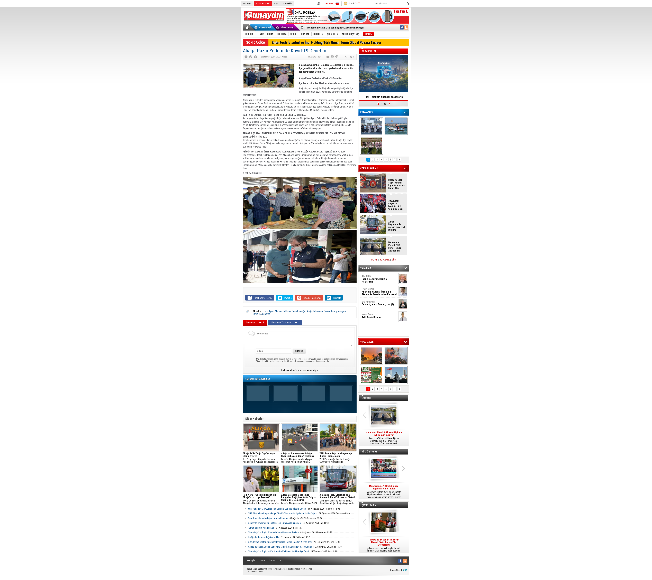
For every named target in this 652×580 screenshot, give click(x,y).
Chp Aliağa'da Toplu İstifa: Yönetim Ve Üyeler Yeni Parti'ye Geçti (278, 551)
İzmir (265, 311)
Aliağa (302, 311)
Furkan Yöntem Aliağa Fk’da (261, 527)
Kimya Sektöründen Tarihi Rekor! (384, 97)
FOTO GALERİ (367, 112)
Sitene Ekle (287, 3)
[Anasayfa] (247, 27)
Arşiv (276, 3)
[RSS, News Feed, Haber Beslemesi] (406, 27)
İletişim (272, 560)
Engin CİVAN (379, 292)
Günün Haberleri (262, 3)
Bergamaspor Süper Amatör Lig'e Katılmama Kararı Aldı (396, 184)
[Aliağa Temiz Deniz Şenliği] (396, 126)
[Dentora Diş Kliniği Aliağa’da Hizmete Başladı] (371, 126)
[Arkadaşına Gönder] (332, 56)
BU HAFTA (384, 259)
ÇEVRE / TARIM (369, 505)
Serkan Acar (329, 311)
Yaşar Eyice (371, 315)
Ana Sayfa (247, 3)
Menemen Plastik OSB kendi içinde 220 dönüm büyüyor (394, 246)
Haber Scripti (396, 570)
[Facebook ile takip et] (402, 27)
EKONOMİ (366, 398)
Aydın (271, 311)
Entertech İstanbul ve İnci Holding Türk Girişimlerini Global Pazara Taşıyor (326, 42)
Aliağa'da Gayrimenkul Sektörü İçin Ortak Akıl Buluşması (274, 523)
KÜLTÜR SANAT (369, 451)
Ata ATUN (374, 279)
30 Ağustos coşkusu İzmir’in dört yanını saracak (395, 204)
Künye (262, 560)
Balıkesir (287, 311)
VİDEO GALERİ (367, 341)
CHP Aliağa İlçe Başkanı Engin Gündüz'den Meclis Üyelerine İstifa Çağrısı (282, 513)
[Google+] (255, 56)
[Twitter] (250, 56)
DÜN (394, 259)
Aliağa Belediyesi (314, 311)
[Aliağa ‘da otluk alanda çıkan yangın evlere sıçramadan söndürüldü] (371, 355)
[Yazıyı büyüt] (352, 56)
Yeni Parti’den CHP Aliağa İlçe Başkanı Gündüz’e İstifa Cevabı (277, 508)
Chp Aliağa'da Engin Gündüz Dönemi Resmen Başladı (273, 532)
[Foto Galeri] (263, 27)
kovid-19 (257, 314)
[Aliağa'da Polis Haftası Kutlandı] (396, 375)
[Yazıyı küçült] (344, 56)
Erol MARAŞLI (378, 303)
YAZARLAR (365, 268)
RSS (281, 560)
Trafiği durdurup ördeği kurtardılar (264, 537)
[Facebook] (246, 56)
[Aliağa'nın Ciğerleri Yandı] (396, 355)
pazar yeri (341, 311)
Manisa (278, 311)
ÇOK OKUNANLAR (369, 168)
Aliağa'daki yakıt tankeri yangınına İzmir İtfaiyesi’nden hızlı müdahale (281, 546)
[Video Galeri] (285, 27)
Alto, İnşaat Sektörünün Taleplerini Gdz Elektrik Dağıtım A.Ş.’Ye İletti (280, 542)
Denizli (295, 311)
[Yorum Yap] (328, 56)
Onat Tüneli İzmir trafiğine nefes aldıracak (268, 518)
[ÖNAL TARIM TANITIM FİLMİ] (371, 375)
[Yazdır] (336, 56)
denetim (266, 314)
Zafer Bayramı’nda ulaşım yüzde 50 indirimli (396, 225)
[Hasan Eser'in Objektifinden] (371, 145)
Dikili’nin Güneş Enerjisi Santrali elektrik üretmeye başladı (337, 27)
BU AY (374, 259)
